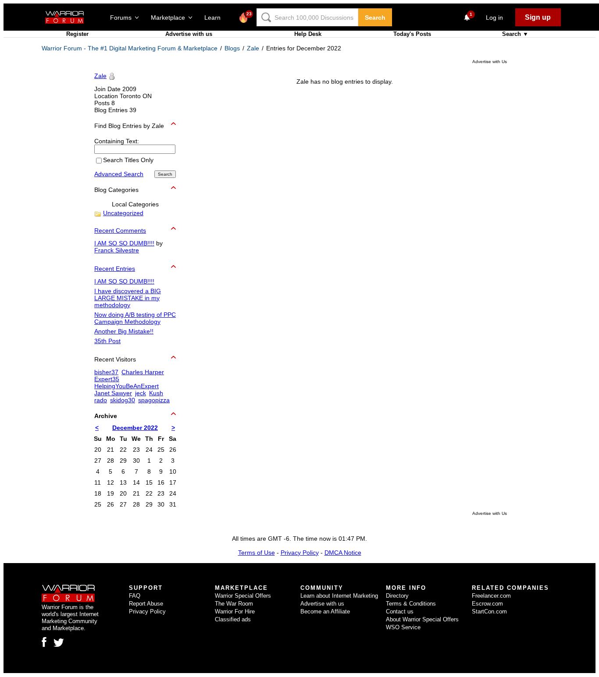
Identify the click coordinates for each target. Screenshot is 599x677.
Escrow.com (487, 603)
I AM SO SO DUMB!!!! (124, 243)
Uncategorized (123, 212)
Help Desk (307, 34)
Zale (253, 48)
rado (100, 400)
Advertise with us (188, 34)
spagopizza (154, 400)
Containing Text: (116, 141)
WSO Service (403, 627)
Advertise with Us (489, 61)
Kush (156, 393)
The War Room (234, 603)
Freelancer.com (491, 595)
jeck (140, 393)
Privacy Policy (300, 552)
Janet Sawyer (113, 393)
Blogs (232, 48)
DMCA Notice (342, 552)
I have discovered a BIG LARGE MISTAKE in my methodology (127, 297)
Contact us (400, 611)
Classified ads (233, 619)
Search (375, 17)
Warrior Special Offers (243, 595)
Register (77, 34)
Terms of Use (256, 552)
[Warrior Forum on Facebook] (44, 642)
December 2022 (135, 427)
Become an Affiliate (325, 611)
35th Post (107, 340)
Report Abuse (146, 603)
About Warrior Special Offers (422, 619)
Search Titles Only (128, 160)
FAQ (134, 595)
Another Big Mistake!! (123, 331)
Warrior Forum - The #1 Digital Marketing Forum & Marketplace (129, 48)
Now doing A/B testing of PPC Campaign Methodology (135, 318)
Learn (215, 17)
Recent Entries (114, 268)
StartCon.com (489, 611)
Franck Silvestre (116, 250)
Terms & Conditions (411, 603)
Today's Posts (412, 34)
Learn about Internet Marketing (339, 595)
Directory (397, 595)
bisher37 (106, 372)
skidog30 (122, 400)
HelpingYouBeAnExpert (126, 386)
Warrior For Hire (235, 611)
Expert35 (106, 379)
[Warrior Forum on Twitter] (58, 642)
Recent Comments (120, 230)
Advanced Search (118, 173)
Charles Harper (142, 372)
